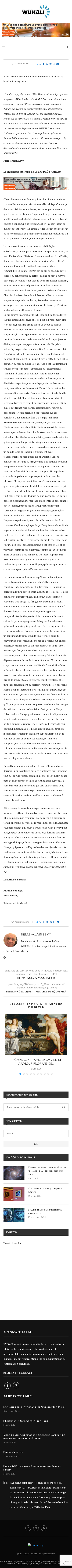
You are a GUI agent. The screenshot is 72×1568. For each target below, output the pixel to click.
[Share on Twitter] (47, 64)
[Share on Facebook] (43, 64)
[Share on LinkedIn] (54, 64)
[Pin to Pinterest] (50, 64)
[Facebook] (7, 1385)
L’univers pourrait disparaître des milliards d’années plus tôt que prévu (47, 1171)
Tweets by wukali (12, 1243)
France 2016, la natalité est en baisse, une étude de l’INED (32, 1468)
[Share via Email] (57, 64)
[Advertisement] (36, 1280)
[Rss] (44, 1528)
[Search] (68, 47)
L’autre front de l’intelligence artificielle (45, 1212)
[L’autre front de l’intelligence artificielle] (13, 1215)
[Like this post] (40, 64)
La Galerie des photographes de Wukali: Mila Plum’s (34, 1407)
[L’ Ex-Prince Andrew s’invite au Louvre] (13, 1194)
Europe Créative (13, 1452)
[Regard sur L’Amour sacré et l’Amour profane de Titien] (36, 1034)
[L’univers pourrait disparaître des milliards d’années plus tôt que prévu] (13, 1173)
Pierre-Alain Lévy (36, 934)
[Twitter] (16, 1385)
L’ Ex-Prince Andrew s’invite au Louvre (46, 1190)
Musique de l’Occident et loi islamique (25, 1421)
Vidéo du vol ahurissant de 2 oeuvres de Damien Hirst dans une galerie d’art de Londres (34, 1437)
